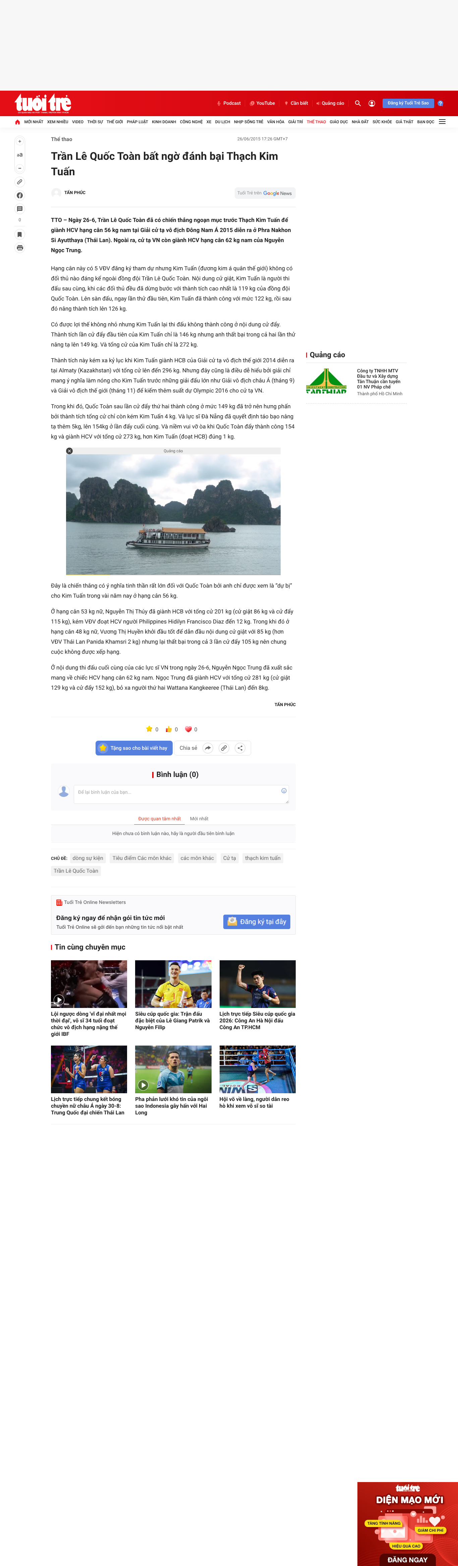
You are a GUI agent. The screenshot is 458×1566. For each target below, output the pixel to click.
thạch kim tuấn (262, 858)
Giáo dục (339, 122)
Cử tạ (229, 858)
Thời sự (95, 122)
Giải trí (295, 122)
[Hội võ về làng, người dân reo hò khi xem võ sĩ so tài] (258, 1069)
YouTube (265, 103)
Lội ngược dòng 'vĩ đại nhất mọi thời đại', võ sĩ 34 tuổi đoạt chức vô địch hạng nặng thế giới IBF (88, 1024)
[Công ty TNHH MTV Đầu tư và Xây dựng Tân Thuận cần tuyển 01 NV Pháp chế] (326, 381)
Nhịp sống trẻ (249, 122)
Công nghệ (191, 122)
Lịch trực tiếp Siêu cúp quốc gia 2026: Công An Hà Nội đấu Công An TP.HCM (257, 1020)
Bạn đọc (426, 122)
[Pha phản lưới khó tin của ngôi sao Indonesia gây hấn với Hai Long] (173, 1069)
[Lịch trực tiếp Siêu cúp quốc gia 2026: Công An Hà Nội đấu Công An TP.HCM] (258, 984)
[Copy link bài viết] (224, 748)
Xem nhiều (57, 122)
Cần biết (299, 103)
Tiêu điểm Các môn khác (141, 858)
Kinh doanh (164, 122)
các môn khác (197, 858)
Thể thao (316, 122)
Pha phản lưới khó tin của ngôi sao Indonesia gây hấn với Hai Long (171, 1106)
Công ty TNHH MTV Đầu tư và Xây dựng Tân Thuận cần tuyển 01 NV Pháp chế (378, 379)
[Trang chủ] (17, 122)
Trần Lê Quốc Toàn (76, 871)
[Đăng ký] (256, 922)
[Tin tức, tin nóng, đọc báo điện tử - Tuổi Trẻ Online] (42, 103)
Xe (209, 122)
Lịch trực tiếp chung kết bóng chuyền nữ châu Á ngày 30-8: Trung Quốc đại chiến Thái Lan (87, 1106)
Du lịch (222, 122)
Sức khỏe (382, 122)
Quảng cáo (333, 103)
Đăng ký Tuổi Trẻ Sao (408, 103)
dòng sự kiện (88, 858)
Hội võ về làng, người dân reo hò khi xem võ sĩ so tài (254, 1102)
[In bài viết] (19, 247)
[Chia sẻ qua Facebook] (208, 748)
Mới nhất (33, 122)
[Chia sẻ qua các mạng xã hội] (240, 748)
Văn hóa (276, 122)
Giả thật (404, 122)
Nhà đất (360, 122)
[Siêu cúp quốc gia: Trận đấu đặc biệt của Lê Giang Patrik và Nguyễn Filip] (173, 984)
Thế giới (115, 122)
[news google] (265, 193)
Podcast (232, 103)
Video (77, 122)
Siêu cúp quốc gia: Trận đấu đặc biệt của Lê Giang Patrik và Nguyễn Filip (172, 1020)
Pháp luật (137, 122)
